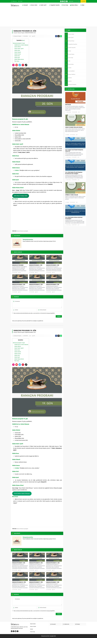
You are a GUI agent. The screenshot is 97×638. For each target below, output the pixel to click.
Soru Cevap (69, 157)
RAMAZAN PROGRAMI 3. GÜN (18, 284)
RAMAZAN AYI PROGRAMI (17, 265)
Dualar (68, 134)
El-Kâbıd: (17, 468)
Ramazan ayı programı (24, 528)
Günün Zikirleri (17, 46)
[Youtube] (65, 1)
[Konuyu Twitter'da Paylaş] (59, 36)
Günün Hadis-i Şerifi (18, 48)
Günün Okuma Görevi (19, 59)
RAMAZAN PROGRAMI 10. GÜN (36, 562)
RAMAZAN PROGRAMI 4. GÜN (35, 265)
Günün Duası (17, 50)
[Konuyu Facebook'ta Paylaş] (56, 36)
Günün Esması (17, 54)
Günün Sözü (17, 55)
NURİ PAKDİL (68, 104)
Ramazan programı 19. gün (19, 342)
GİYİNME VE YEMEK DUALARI (71, 194)
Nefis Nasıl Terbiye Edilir (20, 196)
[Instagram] (63, 1)
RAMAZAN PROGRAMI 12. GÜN (52, 562)
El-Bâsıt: (17, 170)
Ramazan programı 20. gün (19, 43)
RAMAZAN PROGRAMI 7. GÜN (52, 582)
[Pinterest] (67, 1)
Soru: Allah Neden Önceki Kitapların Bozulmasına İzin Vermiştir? (73, 173)
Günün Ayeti (17, 57)
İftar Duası (16, 61)
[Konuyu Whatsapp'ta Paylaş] (61, 36)
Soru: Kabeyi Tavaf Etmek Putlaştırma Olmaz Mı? (74, 150)
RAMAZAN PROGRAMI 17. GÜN (36, 582)
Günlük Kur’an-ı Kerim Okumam (21, 45)
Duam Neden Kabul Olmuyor (22, 493)
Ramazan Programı (21, 32)
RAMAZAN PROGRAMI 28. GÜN (19, 582)
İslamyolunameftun (28, 239)
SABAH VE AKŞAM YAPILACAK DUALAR (73, 127)
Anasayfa (15, 32)
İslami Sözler (69, 112)
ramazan (18, 528)
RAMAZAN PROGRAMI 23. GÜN (36, 284)
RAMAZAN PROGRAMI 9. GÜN (52, 284)
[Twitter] (61, 1)
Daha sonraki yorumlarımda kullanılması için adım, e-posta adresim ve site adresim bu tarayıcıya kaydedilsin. (34, 313)
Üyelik (84, 1)
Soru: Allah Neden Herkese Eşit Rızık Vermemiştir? (73, 218)
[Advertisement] (48, 17)
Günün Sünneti (17, 52)
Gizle (23, 40)
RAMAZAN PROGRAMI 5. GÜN (52, 265)
